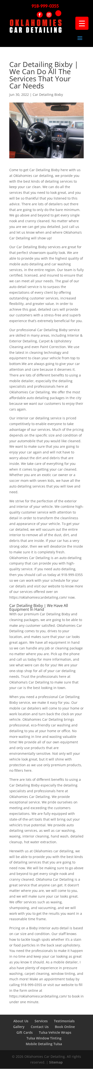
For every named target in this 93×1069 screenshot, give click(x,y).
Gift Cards (24, 1032)
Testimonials (64, 1021)
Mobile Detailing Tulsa (44, 1044)
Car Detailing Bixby (48, 94)
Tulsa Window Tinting (44, 1038)
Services (41, 1021)
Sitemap (56, 1062)
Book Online (65, 1026)
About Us (20, 1021)
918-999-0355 (45, 6)
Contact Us (40, 1026)
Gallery (19, 1026)
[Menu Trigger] (81, 23)
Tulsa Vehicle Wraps (55, 1032)
